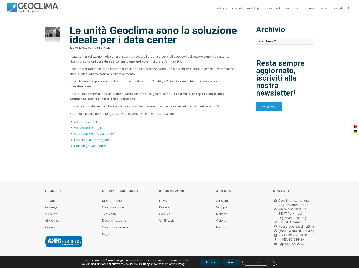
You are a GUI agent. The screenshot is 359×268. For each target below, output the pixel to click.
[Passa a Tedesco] (355, 131)
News (163, 201)
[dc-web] (52, 34)
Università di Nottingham (92, 140)
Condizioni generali (115, 227)
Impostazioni (256, 262)
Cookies (164, 214)
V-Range (51, 214)
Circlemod (52, 227)
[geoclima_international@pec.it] (275, 231)
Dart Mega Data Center (90, 146)
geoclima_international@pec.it (299, 231)
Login (106, 234)
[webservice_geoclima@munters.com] (275, 226)
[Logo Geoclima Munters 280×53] (33, 10)
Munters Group (297, 205)
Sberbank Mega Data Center (94, 134)
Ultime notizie (102, 47)
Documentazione (114, 220)
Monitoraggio (112, 201)
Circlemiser (53, 220)
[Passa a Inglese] (355, 126)
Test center (110, 214)
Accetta (210, 262)
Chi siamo (223, 201)
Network (222, 214)
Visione (221, 220)
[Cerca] (348, 8)
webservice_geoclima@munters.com (303, 226)
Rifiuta (231, 262)
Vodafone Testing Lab (89, 128)
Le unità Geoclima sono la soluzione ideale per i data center (153, 35)
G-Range (51, 207)
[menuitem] (222, 8)
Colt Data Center (85, 122)
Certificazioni (168, 220)
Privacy (164, 207)
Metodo (221, 227)
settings (181, 264)
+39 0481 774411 (290, 222)
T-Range (51, 201)
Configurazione (113, 207)
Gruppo (221, 207)
